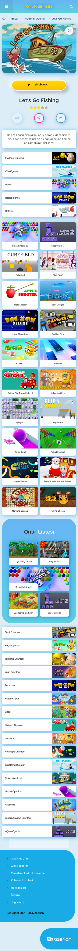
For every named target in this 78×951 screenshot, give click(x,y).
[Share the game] (17, 118)
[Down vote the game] (39, 118)
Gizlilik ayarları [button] (20, 858)
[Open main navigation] (6, 6)
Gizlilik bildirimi (20, 865)
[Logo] (39, 6)
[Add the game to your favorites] (69, 31)
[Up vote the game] (61, 118)
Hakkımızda (18, 887)
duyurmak (17, 902)
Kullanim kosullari (22, 880)
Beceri (15, 18)
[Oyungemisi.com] (4, 19)
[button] (71, 6)
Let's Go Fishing (61, 18)
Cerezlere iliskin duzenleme (28, 873)
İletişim (15, 895)
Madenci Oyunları (35, 18)
